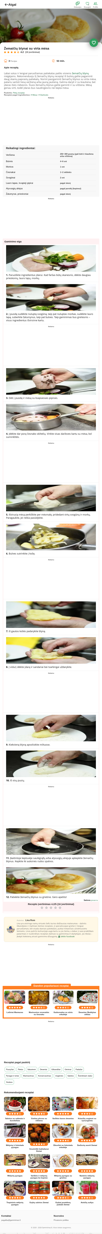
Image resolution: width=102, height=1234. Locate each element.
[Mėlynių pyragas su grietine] (63, 1160)
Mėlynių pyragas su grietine (63, 1177)
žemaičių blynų (80, 73)
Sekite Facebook (67, 936)
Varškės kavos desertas (63, 1118)
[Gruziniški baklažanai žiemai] (39, 1133)
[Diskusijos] (79, 4)
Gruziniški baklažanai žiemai (39, 1150)
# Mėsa (34, 95)
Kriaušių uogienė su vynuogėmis (87, 1119)
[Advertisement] (27, 118)
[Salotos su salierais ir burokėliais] (15, 1104)
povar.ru (94, 900)
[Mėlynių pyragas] (15, 1160)
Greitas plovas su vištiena (39, 1119)
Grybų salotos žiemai (39, 1202)
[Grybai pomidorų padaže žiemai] (63, 1188)
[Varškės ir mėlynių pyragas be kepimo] (39, 1161)
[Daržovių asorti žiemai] (87, 1131)
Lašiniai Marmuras (15, 1012)
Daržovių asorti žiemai (87, 1145)
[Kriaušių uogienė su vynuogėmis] (87, 1103)
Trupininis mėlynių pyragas (15, 1203)
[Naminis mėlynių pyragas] (87, 1159)
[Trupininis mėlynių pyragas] (15, 1188)
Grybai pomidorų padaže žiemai (63, 1203)
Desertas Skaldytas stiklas (87, 1013)
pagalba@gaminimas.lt (11, 1220)
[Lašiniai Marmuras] (14, 997)
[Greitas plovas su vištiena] (39, 1104)
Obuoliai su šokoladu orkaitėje (63, 1146)
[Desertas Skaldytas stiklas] (87, 997)
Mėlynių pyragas (14, 1176)
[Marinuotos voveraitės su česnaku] (39, 998)
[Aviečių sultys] (87, 1187)
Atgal (12, 4)
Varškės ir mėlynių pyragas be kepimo (39, 1177)
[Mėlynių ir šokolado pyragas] (15, 1131)
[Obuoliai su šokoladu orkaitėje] (63, 1131)
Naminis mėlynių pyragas (87, 1177)
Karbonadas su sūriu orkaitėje (63, 1013)
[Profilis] (96, 4)
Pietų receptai (19, 93)
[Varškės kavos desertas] (63, 1104)
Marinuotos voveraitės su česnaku (39, 1013)
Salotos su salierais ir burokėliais (15, 1119)
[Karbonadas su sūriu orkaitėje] (63, 997)
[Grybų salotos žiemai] (39, 1187)
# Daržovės (43, 95)
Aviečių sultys (87, 1202)
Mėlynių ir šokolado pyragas (15, 1146)
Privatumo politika (61, 1220)
